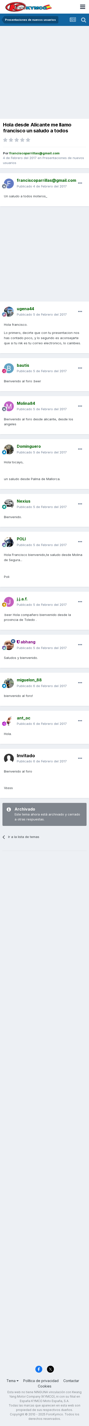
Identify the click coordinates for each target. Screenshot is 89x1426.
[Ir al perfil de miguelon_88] (9, 683)
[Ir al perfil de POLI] (9, 542)
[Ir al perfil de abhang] (9, 645)
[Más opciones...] (80, 183)
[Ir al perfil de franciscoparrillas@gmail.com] (9, 183)
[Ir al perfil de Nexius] (9, 504)
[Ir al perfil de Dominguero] (9, 449)
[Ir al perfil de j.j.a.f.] (9, 602)
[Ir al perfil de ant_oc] (9, 721)
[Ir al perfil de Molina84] (9, 406)
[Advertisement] (44, 72)
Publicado (42, 186)
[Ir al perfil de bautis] (9, 368)
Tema (11, 1381)
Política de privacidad (41, 1381)
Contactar (71, 1381)
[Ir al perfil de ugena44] (9, 312)
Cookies (44, 1386)
